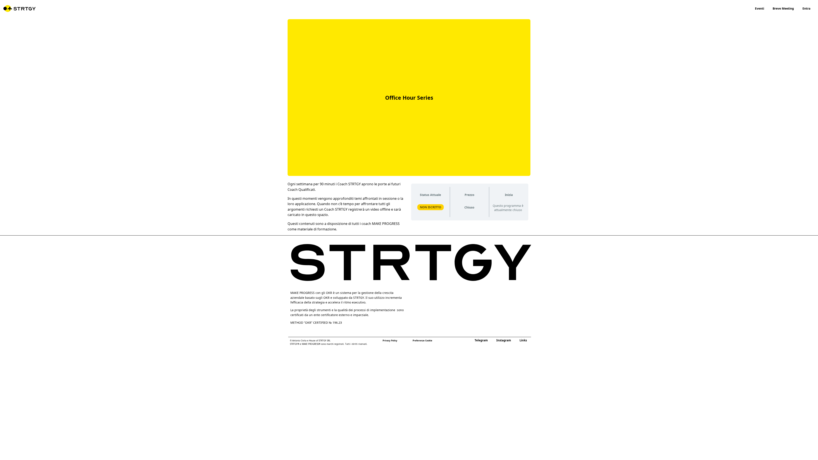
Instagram (503, 340)
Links (523, 340)
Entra (806, 8)
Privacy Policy (390, 340)
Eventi (759, 8)
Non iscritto (430, 207)
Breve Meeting (783, 8)
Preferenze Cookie (422, 340)
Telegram (481, 340)
